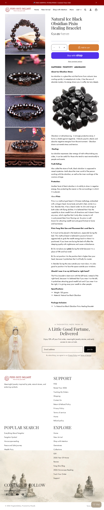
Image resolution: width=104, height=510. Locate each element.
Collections (58, 449)
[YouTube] (17, 494)
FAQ (55, 384)
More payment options (75, 61)
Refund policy (59, 420)
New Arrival (58, 437)
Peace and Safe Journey (13, 445)
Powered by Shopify (28, 506)
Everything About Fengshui (14, 433)
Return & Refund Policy (62, 404)
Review (56, 461)
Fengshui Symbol (10, 437)
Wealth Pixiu (8, 449)
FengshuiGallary (16, 506)
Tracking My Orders (61, 392)
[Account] (90, 10)
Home (56, 416)
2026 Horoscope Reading (63, 470)
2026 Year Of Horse (61, 457)
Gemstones (58, 445)
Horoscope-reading (11, 441)
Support (56, 478)
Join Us (90, 349)
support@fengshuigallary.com (15, 490)
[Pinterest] (22, 494)
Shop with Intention (61, 441)
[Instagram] (12, 494)
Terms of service (60, 412)
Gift (55, 453)
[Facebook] (6, 494)
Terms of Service (86, 355)
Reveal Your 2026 (60, 388)
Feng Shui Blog (59, 466)
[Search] (85, 10)
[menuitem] (71, 9)
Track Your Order (60, 474)
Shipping (57, 396)
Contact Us (58, 400)
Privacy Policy (72, 355)
